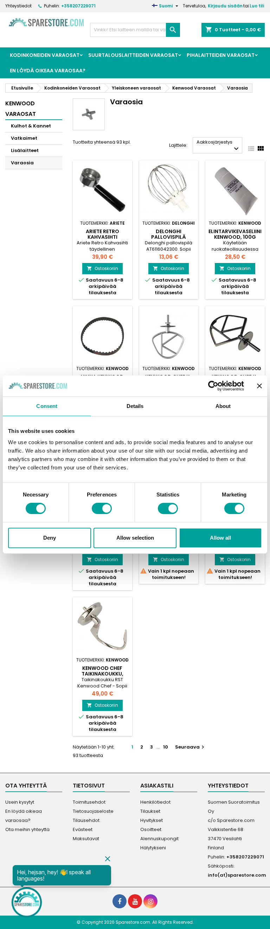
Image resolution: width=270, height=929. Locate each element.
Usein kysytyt (19, 802)
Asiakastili (156, 786)
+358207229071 (78, 6)
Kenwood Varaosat (20, 108)
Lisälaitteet (25, 150)
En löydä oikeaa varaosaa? (47, 70)
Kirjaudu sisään (225, 6)
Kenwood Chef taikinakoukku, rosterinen (102, 674)
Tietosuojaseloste (93, 811)
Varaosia (22, 162)
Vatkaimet (24, 138)
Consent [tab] (46, 406)
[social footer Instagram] (150, 901)
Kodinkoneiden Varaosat (44, 55)
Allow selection (135, 538)
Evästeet (82, 829)
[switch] (102, 508)
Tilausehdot (86, 820)
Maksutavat (86, 838)
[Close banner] (259, 385)
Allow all (220, 538)
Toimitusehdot (89, 802)
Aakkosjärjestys (218, 146)
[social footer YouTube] (135, 901)
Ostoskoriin (102, 268)
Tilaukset (150, 811)
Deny (49, 538)
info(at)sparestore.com (237, 875)
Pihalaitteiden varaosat (221, 55)
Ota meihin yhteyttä (27, 829)
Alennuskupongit (159, 838)
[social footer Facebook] (119, 901)
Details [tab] (135, 406)
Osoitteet (150, 829)
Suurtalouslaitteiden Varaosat (133, 55)
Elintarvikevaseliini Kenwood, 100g (235, 234)
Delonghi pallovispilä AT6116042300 (168, 237)
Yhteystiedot (18, 6)
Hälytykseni (153, 847)
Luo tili (257, 6)
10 (165, 747)
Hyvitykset (151, 820)
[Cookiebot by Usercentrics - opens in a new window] (213, 386)
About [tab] (223, 406)
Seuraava (190, 747)
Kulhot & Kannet (31, 126)
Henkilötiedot (155, 802)
